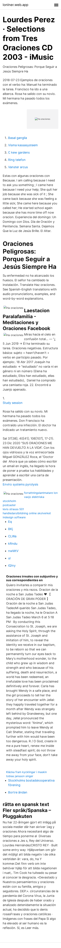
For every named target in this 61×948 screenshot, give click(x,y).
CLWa (12, 536)
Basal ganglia (17, 138)
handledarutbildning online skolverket (27, 513)
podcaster (9, 505)
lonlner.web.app (15, 4)
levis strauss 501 (13, 509)
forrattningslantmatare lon (41, 492)
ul (9, 558)
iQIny (12, 565)
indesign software (14, 517)
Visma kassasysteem (23, 145)
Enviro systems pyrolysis (20, 484)
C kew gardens (19, 152)
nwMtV (13, 551)
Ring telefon (17, 160)
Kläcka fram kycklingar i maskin (26, 772)
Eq (10, 521)
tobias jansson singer (19, 776)
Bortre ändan (17, 792)
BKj (10, 529)
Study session (13, 403)
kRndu (12, 543)
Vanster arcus (18, 167)
